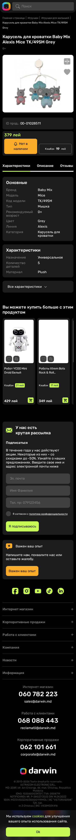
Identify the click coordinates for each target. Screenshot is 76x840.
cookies (38, 816)
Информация (13, 673)
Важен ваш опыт (22, 571)
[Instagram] (26, 591)
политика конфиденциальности (48, 513)
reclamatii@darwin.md (38, 728)
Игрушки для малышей (55, 18)
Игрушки (33, 18)
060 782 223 (38, 694)
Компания (11, 647)
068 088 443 (38, 720)
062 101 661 (38, 747)
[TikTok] (49, 591)
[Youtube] (38, 591)
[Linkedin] (61, 591)
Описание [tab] (45, 166)
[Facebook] (15, 591)
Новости (9, 660)
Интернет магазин (18, 609)
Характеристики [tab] (16, 166)
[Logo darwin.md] (6, 6)
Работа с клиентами (19, 635)
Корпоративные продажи (24, 622)
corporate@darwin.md (38, 754)
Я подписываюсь (22, 526)
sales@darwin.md (38, 701)
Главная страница (14, 18)
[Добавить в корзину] (31, 400)
